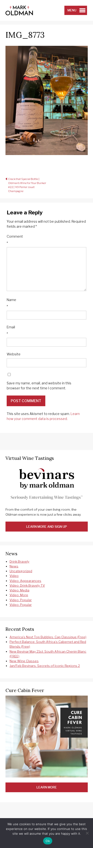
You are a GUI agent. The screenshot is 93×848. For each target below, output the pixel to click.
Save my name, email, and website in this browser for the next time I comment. (39, 385)
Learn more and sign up (46, 526)
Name (11, 303)
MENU (71, 10)
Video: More (19, 595)
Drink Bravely (19, 561)
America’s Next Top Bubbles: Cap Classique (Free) (48, 637)
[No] (87, 833)
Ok (48, 841)
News (14, 566)
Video (14, 576)
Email (11, 330)
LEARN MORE (46, 787)
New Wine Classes (24, 661)
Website (14, 354)
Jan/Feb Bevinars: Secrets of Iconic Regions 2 (45, 666)
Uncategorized (21, 571)
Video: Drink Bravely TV (27, 585)
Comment (15, 239)
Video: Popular (21, 600)
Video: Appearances (25, 581)
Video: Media (19, 590)
